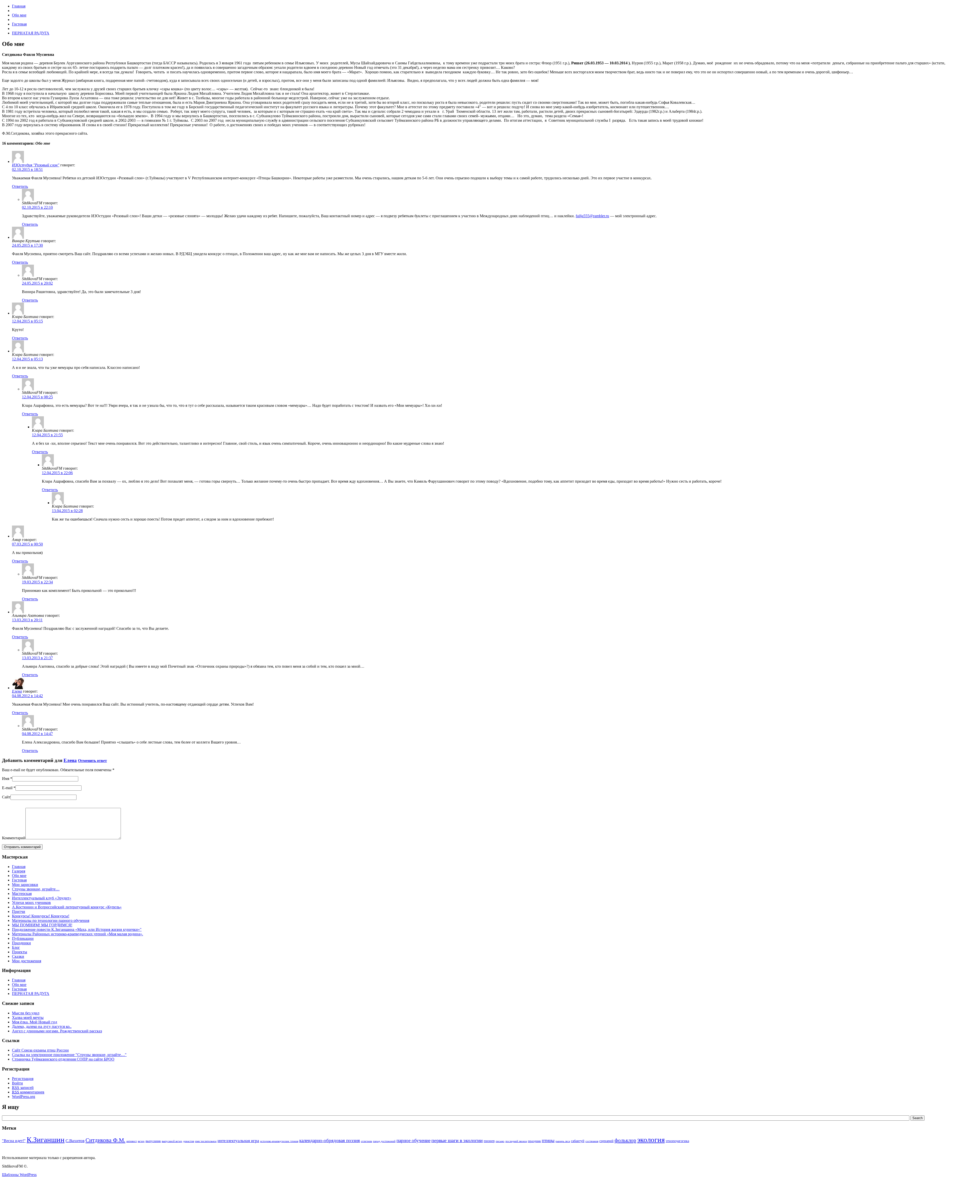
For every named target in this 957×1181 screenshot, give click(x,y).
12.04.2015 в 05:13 (27, 359)
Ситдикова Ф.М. (105, 1140)
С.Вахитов (75, 1140)
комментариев (28, 1092)
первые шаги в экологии (457, 1140)
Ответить (20, 186)
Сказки (18, 956)
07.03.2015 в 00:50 (27, 544)
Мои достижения (26, 961)
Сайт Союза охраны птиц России (40, 1050)
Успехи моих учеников (31, 902)
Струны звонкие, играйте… (36, 889)
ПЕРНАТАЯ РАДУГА (30, 993)
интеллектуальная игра (238, 1140)
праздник (534, 1141)
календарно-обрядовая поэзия (329, 1140)
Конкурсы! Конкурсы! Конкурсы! (40, 916)
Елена (17, 691)
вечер (141, 1141)
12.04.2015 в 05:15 (27, 321)
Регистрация (22, 1078)
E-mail (7, 788)
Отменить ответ (92, 760)
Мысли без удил (25, 1013)
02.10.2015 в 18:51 (27, 169)
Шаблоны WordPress (19, 1175)
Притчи (18, 911)
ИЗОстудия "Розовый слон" (35, 165)
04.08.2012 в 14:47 (37, 734)
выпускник (153, 1141)
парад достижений (384, 1141)
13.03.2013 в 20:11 (27, 620)
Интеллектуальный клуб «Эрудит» (41, 898)
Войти (17, 1083)
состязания (591, 1141)
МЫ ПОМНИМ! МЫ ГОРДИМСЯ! (42, 925)
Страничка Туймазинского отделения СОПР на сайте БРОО (63, 1059)
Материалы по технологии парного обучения (50, 920)
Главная (18, 866)
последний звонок (516, 1141)
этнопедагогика (677, 1141)
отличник (366, 1141)
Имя (5, 778)
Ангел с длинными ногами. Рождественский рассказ (57, 1031)
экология (651, 1140)
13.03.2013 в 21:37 (37, 658)
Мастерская (22, 893)
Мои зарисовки (25, 884)
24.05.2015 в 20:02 (37, 283)
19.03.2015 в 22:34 (37, 582)
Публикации (23, 938)
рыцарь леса (563, 1141)
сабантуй (577, 1141)
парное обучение (413, 1140)
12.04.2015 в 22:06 (57, 473)
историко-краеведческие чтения (279, 1141)
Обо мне (19, 875)
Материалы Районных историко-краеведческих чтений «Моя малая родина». (77, 934)
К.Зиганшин (46, 1140)
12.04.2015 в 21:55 (47, 435)
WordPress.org (23, 1096)
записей (23, 1087)
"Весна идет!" (14, 1141)
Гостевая (19, 880)
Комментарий (13, 838)
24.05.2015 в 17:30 (27, 245)
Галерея (18, 871)
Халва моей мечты (28, 1017)
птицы (548, 1140)
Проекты (19, 952)
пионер (489, 1141)
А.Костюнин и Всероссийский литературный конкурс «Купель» (67, 907)
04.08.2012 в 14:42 (27, 696)
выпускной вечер (172, 1141)
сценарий (606, 1141)
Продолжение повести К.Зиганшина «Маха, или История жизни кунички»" (77, 929)
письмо (500, 1141)
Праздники (21, 943)
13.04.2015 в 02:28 (67, 511)
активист (131, 1141)
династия (188, 1141)
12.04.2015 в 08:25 (37, 397)
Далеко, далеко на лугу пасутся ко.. (42, 1026)
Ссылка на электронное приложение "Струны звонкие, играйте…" (69, 1055)
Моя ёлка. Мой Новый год (34, 1022)
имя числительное (206, 1141)
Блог (16, 947)
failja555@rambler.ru (592, 216)
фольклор (625, 1140)
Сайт (6, 797)
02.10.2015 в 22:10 (37, 207)
